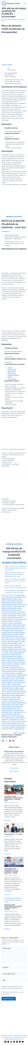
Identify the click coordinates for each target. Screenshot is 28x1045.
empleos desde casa (7, 632)
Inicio (2, 1035)
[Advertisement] (14, 49)
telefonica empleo (16, 604)
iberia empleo (9, 645)
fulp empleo (9, 669)
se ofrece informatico (11, 697)
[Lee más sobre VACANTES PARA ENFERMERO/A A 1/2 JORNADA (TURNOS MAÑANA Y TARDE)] (14, 862)
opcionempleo (16, 663)
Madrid (10, 73)
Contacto (23, 1037)
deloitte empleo (19, 630)
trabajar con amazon (11, 662)
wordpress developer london (17, 727)
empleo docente (12, 656)
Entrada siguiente (14, 771)
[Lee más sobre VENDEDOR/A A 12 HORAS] (14, 827)
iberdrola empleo (12, 615)
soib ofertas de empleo (16, 602)
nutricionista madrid (11, 708)
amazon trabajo (16, 660)
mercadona (10, 619)
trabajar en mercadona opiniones (17, 649)
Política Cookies (18, 1035)
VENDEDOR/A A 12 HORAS (13, 834)
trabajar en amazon (7, 660)
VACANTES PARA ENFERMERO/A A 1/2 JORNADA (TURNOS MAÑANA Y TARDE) (11, 871)
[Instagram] (8, 1042)
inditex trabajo (5, 651)
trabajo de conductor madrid (9, 714)
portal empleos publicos (8, 630)
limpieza (16, 464)
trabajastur (22, 632)
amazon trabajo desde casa (16, 652)
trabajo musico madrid (7, 712)
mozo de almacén (12, 417)
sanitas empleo (9, 597)
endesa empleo (18, 619)
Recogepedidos (12, 379)
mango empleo (15, 665)
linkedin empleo (17, 597)
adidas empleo (10, 639)
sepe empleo (15, 634)
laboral (22, 92)
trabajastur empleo (6, 634)
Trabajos (9, 684)
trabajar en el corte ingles (13, 626)
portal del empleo (10, 600)
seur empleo (12, 667)
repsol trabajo (9, 621)
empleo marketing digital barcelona (16, 702)
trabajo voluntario (12, 617)
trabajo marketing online (8, 704)
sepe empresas (9, 636)
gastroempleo (5, 667)
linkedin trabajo (6, 602)
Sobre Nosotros (9, 1035)
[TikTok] (11, 1042)
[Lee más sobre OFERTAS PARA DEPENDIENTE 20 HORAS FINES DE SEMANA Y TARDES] (14, 900)
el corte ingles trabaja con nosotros (16, 628)
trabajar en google (11, 677)
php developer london (7, 728)
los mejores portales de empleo (15, 689)
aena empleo (13, 610)
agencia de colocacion (15, 613)
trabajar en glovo (11, 682)
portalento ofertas (18, 636)
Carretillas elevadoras (13, 375)
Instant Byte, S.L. (6, 231)
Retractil (10, 377)
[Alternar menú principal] (24, 3)
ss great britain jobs (14, 719)
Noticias (16, 802)
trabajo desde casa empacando (14, 658)
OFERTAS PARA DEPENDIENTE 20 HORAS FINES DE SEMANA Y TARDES (13, 907)
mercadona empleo (7, 625)
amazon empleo (16, 625)
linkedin (17, 704)
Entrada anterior (14, 768)
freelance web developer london (12, 723)
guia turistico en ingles (20, 712)
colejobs (10, 623)
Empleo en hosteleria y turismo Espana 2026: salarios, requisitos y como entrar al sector (15, 581)
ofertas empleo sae (11, 675)
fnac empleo (17, 639)
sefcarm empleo (20, 678)
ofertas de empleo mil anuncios (10, 671)
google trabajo (20, 677)
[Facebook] (3, 740)
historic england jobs (9, 717)
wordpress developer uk (17, 725)
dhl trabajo (9, 663)
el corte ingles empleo (11, 608)
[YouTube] (23, 1042)
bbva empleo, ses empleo (8, 678)
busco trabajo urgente (7, 688)
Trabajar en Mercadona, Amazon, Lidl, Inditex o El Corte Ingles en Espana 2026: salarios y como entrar (15, 574)
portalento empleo (6, 604)
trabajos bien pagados (7, 680)
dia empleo (16, 632)
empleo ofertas (16, 693)
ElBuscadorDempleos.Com (17, 1039)
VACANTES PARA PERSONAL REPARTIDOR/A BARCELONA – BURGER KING (13, 798)
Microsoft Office (12, 369)
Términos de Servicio (14, 1037)
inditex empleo (13, 651)
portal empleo (19, 600)
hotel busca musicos (18, 710)
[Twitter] (6, 740)
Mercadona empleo (7, 686)
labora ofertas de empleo (8, 638)
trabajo (8, 105)
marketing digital (6, 706)
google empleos (17, 623)
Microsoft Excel (12, 371)
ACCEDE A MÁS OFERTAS (14, 562)
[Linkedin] (13, 740)
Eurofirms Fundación (7, 64)
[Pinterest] (10, 740)
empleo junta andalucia (19, 669)
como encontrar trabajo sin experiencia (12, 691)
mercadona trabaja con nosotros (16, 641)
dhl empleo (12, 654)
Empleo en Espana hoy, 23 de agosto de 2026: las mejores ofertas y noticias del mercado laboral (15, 568)
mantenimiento (5, 466)
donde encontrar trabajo (18, 686)
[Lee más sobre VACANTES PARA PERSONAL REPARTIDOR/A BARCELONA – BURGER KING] (14, 789)
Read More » (7, 820)
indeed (21, 704)
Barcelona (6, 802)
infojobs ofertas (11, 612)
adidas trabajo (5, 654)
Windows (10, 367)
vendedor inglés (16, 684)
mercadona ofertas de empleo (9, 643)
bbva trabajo (17, 645)
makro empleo (17, 606)
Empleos (12, 802)
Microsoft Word (12, 373)
